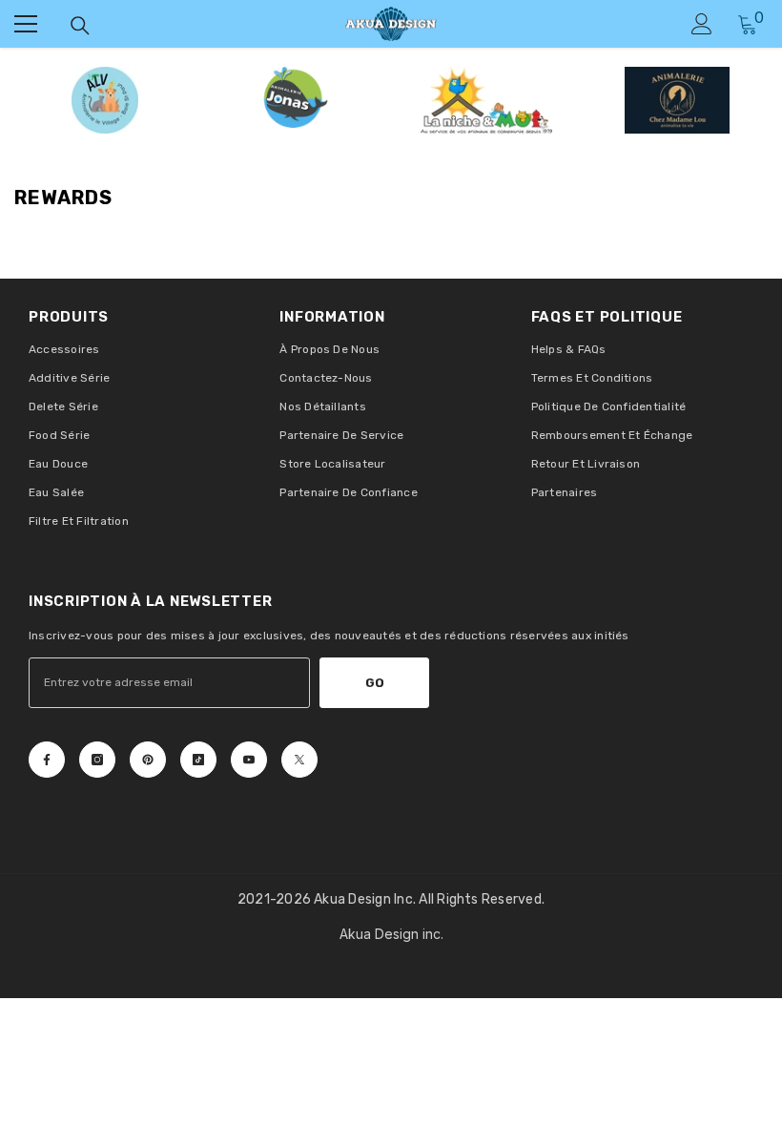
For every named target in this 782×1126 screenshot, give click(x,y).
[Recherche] (80, 25)
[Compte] (701, 23)
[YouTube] (249, 759)
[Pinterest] (148, 759)
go (374, 683)
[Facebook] (47, 759)
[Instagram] (97, 759)
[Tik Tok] (198, 759)
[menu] (25, 23)
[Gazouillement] (299, 759)
